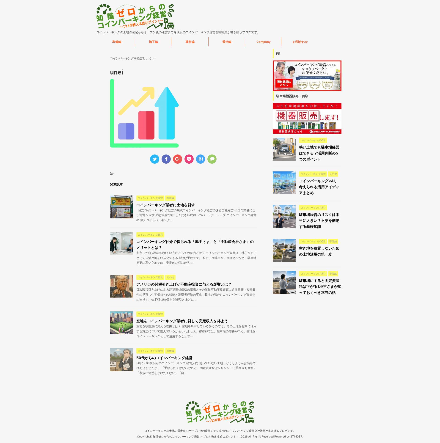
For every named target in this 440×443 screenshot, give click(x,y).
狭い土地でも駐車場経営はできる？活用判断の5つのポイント (319, 153)
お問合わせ (300, 42)
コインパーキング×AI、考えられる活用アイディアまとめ (319, 187)
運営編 (190, 42)
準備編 (116, 42)
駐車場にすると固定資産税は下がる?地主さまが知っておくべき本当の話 (320, 286)
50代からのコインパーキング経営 (164, 357)
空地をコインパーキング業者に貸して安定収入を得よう (182, 321)
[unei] (200, 159)
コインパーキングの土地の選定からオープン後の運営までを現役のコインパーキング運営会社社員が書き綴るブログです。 (220, 430)
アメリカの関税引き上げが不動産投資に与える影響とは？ (184, 284)
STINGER (296, 436)
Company (263, 42)
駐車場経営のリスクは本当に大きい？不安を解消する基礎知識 (319, 220)
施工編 (153, 42)
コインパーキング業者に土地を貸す (165, 205)
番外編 (226, 42)
